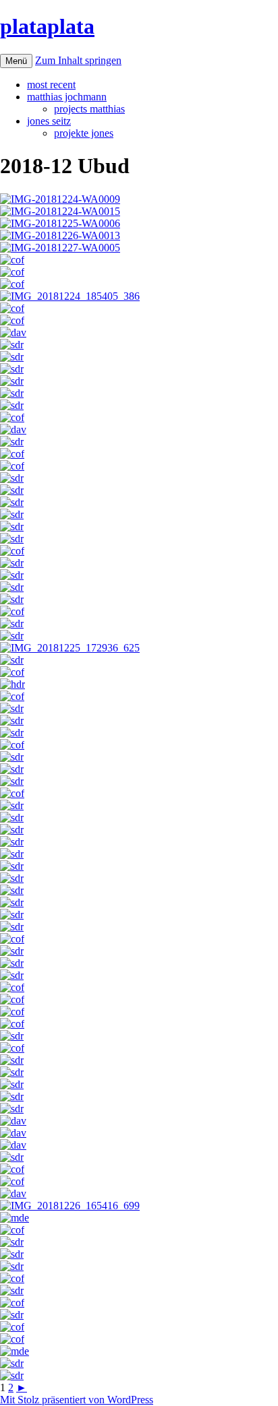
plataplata (47, 26)
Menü (16, 61)
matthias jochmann (67, 96)
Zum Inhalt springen (78, 60)
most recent (51, 84)
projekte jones (83, 133)
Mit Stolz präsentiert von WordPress (76, 1399)
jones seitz (49, 121)
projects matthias (89, 109)
